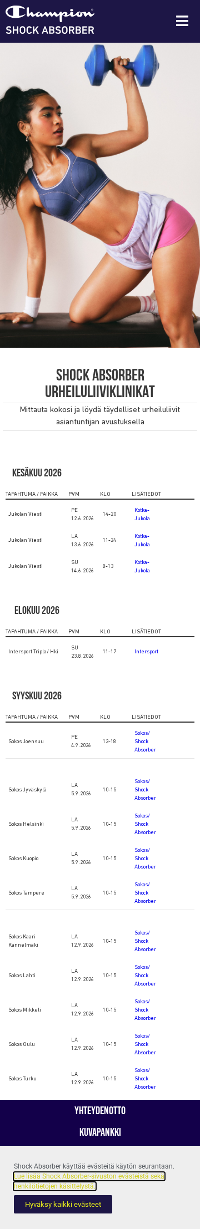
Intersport (146, 652)
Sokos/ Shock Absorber (145, 741)
